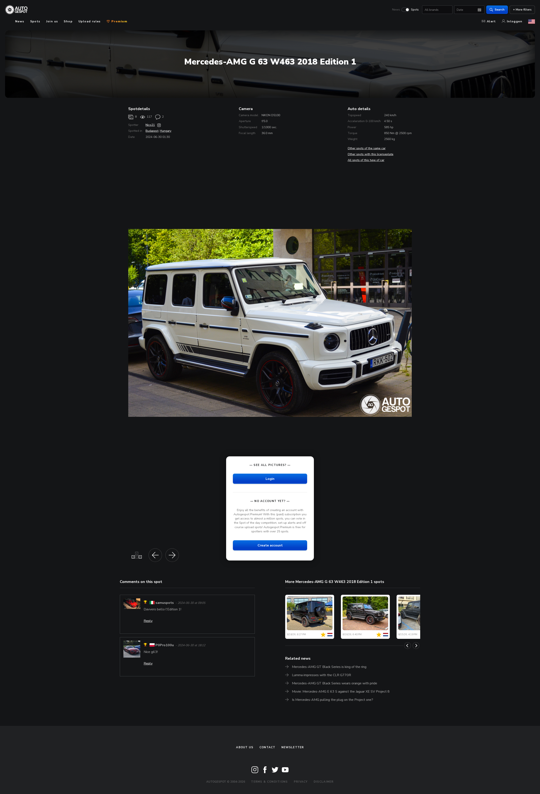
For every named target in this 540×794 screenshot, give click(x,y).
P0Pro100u (164, 645)
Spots (415, 9)
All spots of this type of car (366, 160)
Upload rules (89, 21)
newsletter (292, 747)
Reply (148, 621)
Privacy (301, 782)
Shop (68, 21)
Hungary (165, 131)
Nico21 (150, 125)
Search (500, 10)
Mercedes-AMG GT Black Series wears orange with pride (334, 683)
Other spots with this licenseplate (370, 154)
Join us (52, 21)
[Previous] (407, 645)
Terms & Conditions (269, 782)
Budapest (152, 131)
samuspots (164, 602)
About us (244, 747)
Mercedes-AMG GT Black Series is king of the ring (329, 667)
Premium (118, 21)
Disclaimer (324, 782)
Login (270, 478)
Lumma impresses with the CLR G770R (321, 675)
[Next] (416, 645)
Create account (270, 545)
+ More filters (522, 10)
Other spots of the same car (367, 148)
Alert (491, 21)
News (396, 9)
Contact (267, 747)
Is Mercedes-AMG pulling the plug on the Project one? (332, 699)
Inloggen (514, 21)
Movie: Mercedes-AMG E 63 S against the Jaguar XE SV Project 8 (341, 691)
